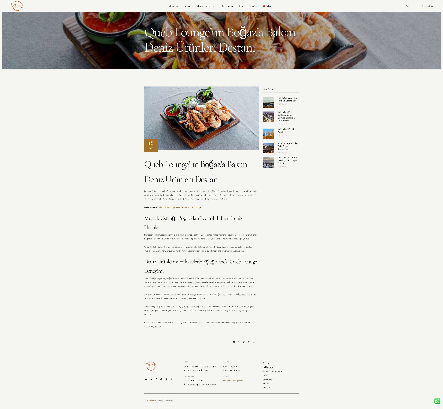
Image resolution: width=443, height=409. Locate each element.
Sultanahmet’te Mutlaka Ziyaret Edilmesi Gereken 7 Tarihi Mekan (286, 116)
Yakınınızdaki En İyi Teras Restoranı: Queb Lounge (179, 207)
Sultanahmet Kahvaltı (205, 5)
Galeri (265, 375)
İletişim (253, 5)
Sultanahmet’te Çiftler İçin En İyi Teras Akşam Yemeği (288, 160)
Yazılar (266, 383)
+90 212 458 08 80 (231, 366)
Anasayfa (267, 363)
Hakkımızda (173, 5)
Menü (187, 5)
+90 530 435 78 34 (231, 370)
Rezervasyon (227, 5)
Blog (241, 5)
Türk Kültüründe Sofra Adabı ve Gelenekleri (287, 99)
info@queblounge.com (233, 381)
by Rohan (152, 400)
